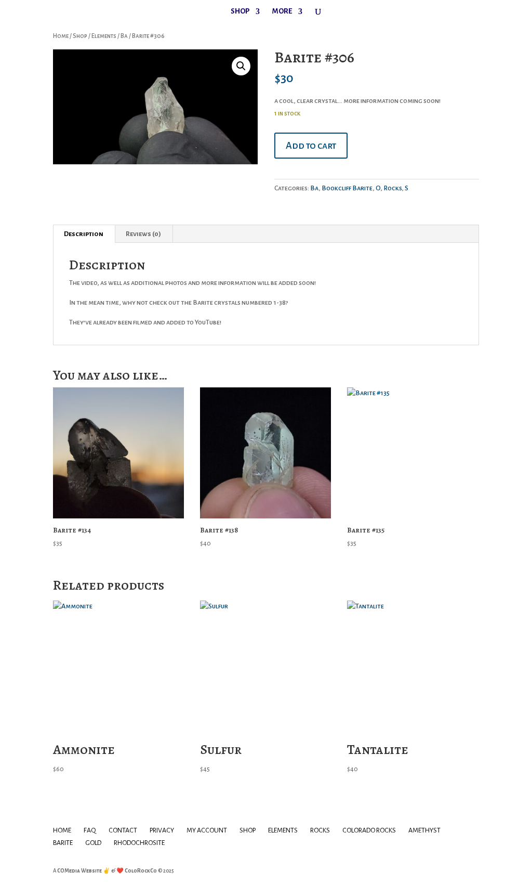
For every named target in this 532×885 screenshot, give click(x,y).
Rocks (392, 188)
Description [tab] (83, 234)
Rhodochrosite (139, 843)
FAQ (90, 830)
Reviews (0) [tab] (143, 234)
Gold (93, 843)
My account (207, 830)
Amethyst (424, 830)
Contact (123, 830)
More (282, 11)
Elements (103, 36)
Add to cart (311, 145)
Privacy (162, 830)
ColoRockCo (141, 871)
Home (61, 36)
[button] (241, 66)
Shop (240, 11)
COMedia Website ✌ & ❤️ (91, 871)
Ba (124, 36)
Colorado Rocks (369, 830)
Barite (63, 843)
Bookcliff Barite (347, 188)
